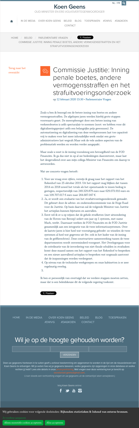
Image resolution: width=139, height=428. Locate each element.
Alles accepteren (55, 422)
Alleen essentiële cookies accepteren (23, 422)
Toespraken (92, 20)
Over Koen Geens (49, 20)
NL (113, 3)
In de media (28, 20)
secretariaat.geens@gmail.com (69, 372)
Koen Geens (70, 8)
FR (118, 3)
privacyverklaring (64, 369)
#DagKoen (121, 20)
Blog (78, 20)
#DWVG (107, 20)
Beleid (68, 20)
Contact (70, 25)
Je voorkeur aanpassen (14, 418)
